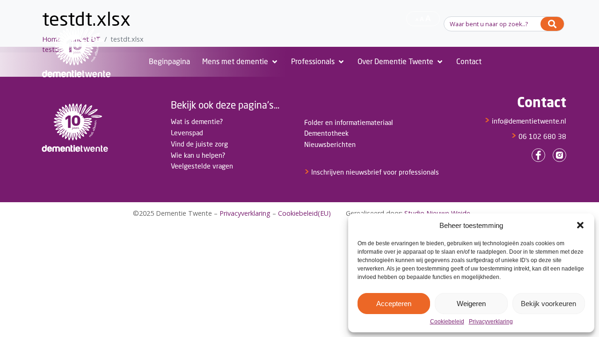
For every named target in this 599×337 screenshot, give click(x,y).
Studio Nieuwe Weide (437, 213)
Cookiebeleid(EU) (304, 213)
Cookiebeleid (447, 322)
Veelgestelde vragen (202, 165)
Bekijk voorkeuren (548, 304)
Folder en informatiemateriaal (348, 122)
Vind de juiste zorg (199, 143)
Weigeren (471, 304)
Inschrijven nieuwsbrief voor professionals (371, 172)
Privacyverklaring (491, 322)
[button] (580, 225)
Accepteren (393, 304)
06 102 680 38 (538, 136)
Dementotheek (326, 133)
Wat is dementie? (197, 121)
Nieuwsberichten (330, 144)
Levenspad (187, 132)
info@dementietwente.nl (525, 121)
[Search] (552, 24)
